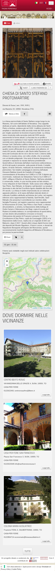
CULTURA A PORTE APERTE (30, 84)
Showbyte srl (46, 567)
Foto (8, 23)
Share (48, 84)
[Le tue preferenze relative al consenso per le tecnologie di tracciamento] (4, 566)
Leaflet (34, 308)
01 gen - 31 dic (10, 245)
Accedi (49, 8)
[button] (27, 283)
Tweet (25, 88)
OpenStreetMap (45, 308)
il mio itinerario (38, 88)
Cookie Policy (16, 569)
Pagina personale (9, 8)
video (17, 23)
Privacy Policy (5, 569)
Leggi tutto (46, 395)
